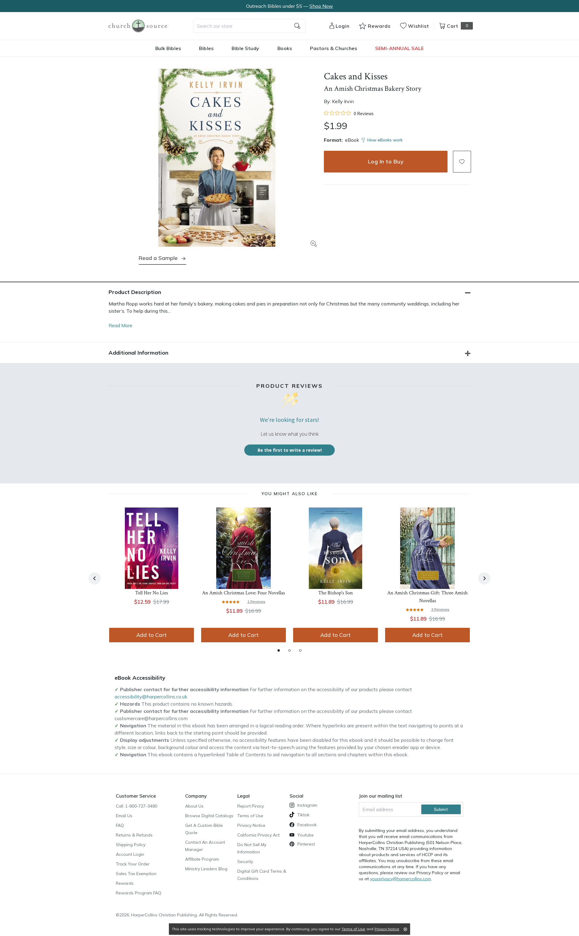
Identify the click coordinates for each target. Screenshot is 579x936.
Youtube (305, 835)
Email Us (124, 815)
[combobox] (249, 26)
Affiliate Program (202, 859)
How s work (385, 140)
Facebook (307, 824)
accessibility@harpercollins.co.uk (151, 697)
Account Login (130, 854)
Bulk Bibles (168, 48)
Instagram (307, 805)
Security (245, 861)
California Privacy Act (258, 835)
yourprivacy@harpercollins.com (400, 878)
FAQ (120, 825)
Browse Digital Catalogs (209, 815)
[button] (462, 161)
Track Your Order (133, 864)
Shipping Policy (130, 844)
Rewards (125, 883)
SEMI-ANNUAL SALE (399, 48)
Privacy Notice (251, 825)
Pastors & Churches (333, 48)
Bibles (206, 48)
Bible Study (245, 48)
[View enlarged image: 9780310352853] (217, 158)
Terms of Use (250, 815)
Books (284, 48)
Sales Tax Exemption (136, 873)
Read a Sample (158, 258)
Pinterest (306, 844)
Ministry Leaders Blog (206, 868)
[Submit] (297, 26)
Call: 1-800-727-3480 (136, 806)
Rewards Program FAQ (138, 893)
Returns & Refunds (134, 835)
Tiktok (303, 814)
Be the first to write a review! (290, 450)
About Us (194, 806)
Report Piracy (250, 806)
